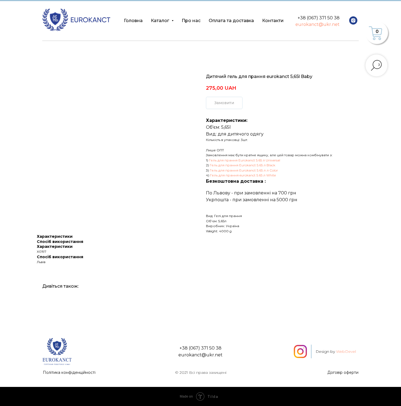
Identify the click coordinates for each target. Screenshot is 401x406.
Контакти (273, 20)
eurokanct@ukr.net (317, 24)
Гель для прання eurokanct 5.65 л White (243, 175)
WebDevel (346, 351)
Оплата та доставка (231, 20)
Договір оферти (342, 372)
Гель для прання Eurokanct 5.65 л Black (242, 165)
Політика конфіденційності (69, 372)
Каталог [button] (160, 20)
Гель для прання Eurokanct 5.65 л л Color (244, 170)
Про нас (191, 20)
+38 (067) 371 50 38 (319, 17)
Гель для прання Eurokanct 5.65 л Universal (244, 160)
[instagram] (353, 20)
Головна (133, 20)
